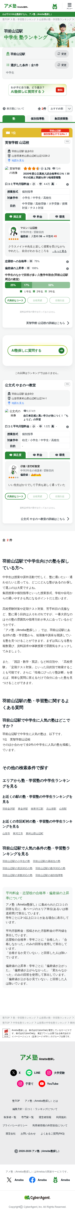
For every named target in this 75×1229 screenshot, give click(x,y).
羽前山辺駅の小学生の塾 (16, 861)
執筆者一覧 (10, 1117)
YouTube (52, 1084)
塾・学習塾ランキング (24, 19)
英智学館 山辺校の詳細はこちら (45, 323)
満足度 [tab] (17, 216)
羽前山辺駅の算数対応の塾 (17, 875)
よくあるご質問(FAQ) (53, 1133)
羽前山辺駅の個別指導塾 (49, 875)
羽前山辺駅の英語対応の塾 (17, 868)
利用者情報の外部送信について (50, 1125)
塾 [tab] (13, 118)
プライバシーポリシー (15, 1125)
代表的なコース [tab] (15, 300)
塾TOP (6, 19)
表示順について (15, 108)
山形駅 (63, 808)
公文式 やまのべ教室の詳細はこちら (43, 519)
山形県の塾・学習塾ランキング (55, 19)
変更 (63, 54)
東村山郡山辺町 (34, 833)
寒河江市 (18, 833)
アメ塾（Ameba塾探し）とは (41, 1100)
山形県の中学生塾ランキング (52, 1022)
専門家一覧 (27, 1117)
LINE (37, 1073)
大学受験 (59, 1073)
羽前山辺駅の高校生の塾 (46, 861)
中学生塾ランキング (23, 1022)
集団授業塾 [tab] (61, 118)
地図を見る (18, 160)
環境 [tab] (62, 216)
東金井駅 (23, 808)
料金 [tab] (39, 216)
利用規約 (61, 1117)
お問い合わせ (28, 1133)
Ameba (19, 1180)
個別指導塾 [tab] (37, 118)
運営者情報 (45, 1117)
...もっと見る (59, 251)
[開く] (67, 184)
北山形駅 (51, 808)
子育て (29, 1084)
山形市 (6, 833)
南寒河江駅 (37, 808)
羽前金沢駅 (8, 808)
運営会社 (11, 1133)
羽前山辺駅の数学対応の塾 (50, 868)
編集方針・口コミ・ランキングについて (35, 1109)
